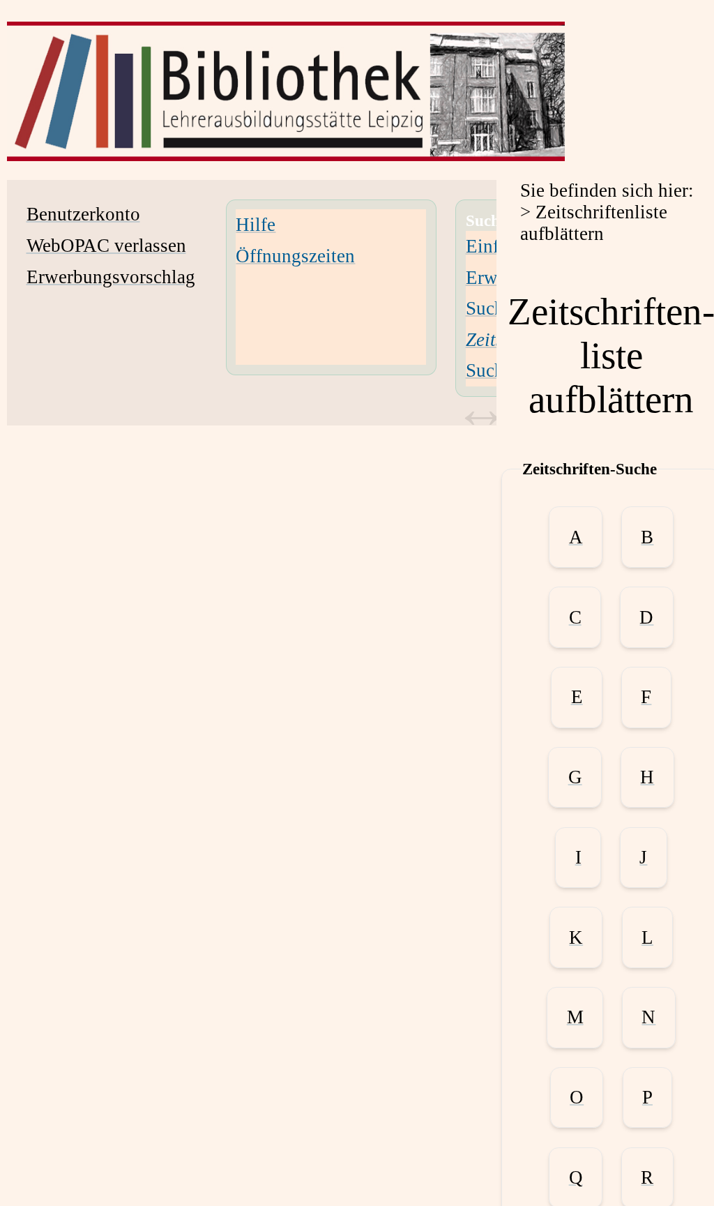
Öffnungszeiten (295, 256)
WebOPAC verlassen (106, 245)
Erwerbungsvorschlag (110, 276)
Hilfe (255, 224)
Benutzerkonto (83, 214)
